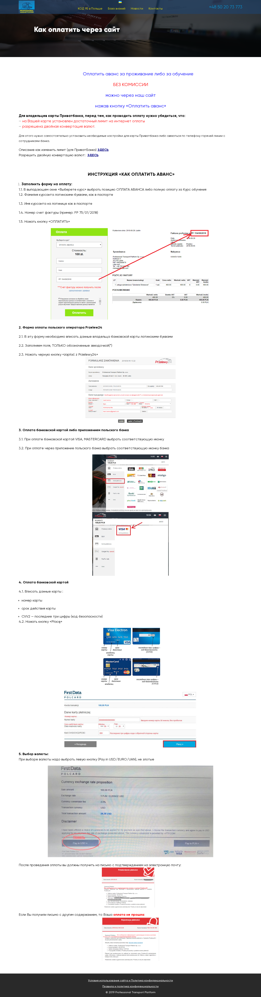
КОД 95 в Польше (90, 8)
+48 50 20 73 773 (225, 7)
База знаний (116, 8)
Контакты (156, 8)
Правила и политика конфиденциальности (130, 986)
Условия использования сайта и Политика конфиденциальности (130, 980)
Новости (137, 8)
